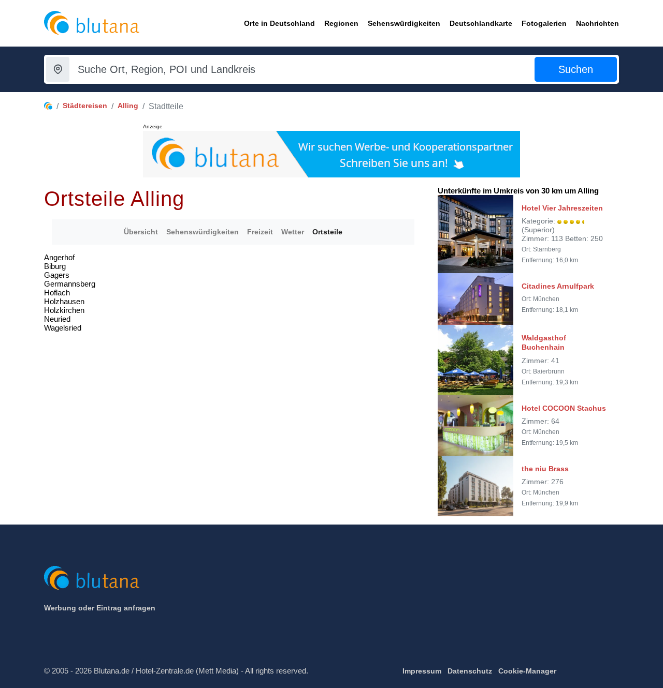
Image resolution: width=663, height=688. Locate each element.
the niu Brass (545, 469)
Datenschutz (470, 671)
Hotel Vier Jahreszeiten (562, 208)
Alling (128, 105)
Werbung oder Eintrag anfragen (99, 608)
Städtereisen (85, 105)
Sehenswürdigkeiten (202, 232)
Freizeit (260, 232)
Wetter (292, 232)
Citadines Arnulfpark (558, 286)
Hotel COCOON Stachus (564, 408)
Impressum (421, 671)
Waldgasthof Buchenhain (544, 342)
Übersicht (141, 232)
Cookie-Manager (527, 671)
